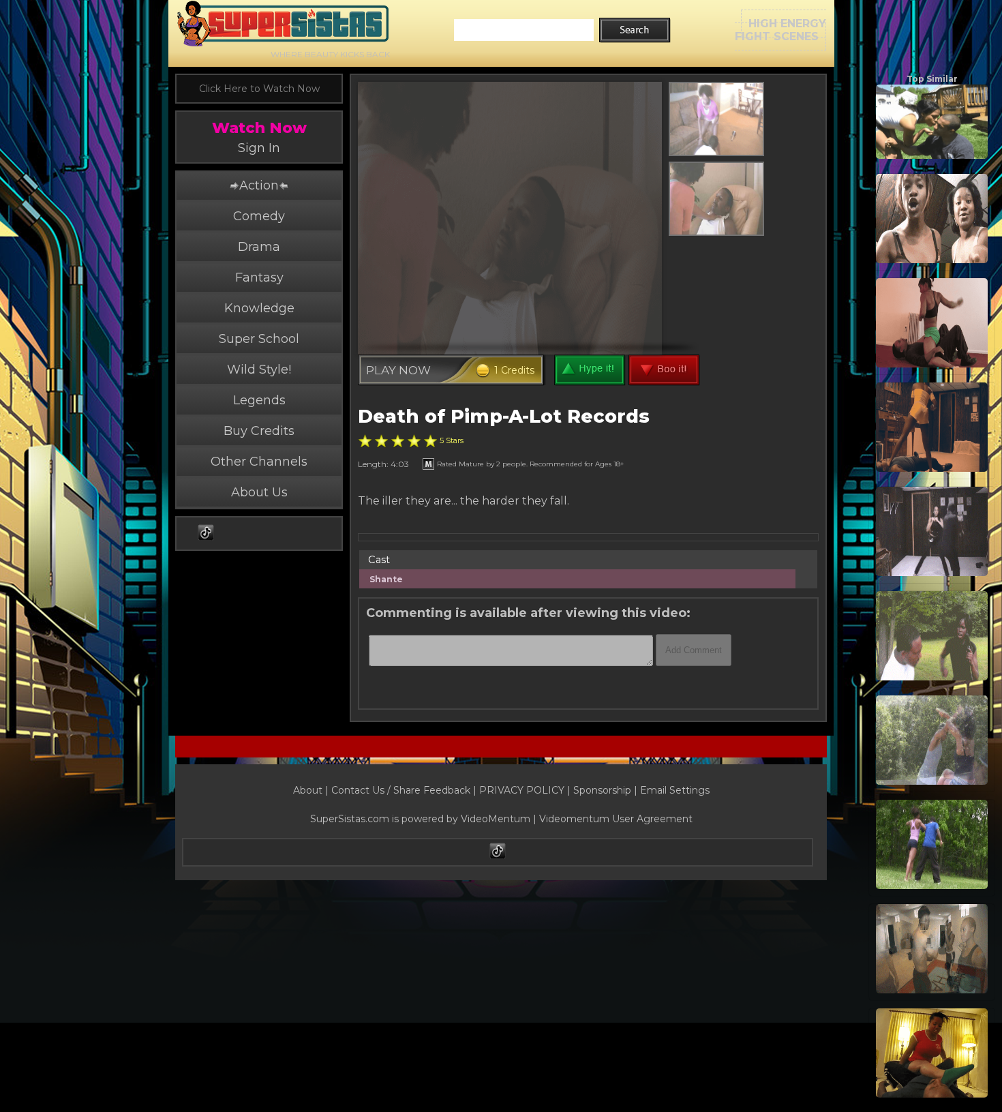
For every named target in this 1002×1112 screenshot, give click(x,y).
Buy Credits (259, 430)
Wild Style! (259, 369)
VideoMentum (495, 819)
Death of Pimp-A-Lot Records (504, 416)
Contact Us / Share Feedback (400, 790)
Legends (259, 400)
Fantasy (259, 277)
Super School (259, 338)
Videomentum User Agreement (616, 819)
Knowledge (259, 308)
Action (259, 185)
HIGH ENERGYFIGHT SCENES (780, 30)
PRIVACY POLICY (521, 790)
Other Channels (259, 461)
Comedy (259, 216)
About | (312, 790)
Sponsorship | (606, 790)
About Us (259, 492)
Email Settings (675, 790)
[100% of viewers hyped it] (365, 441)
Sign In (259, 147)
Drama (259, 246)
